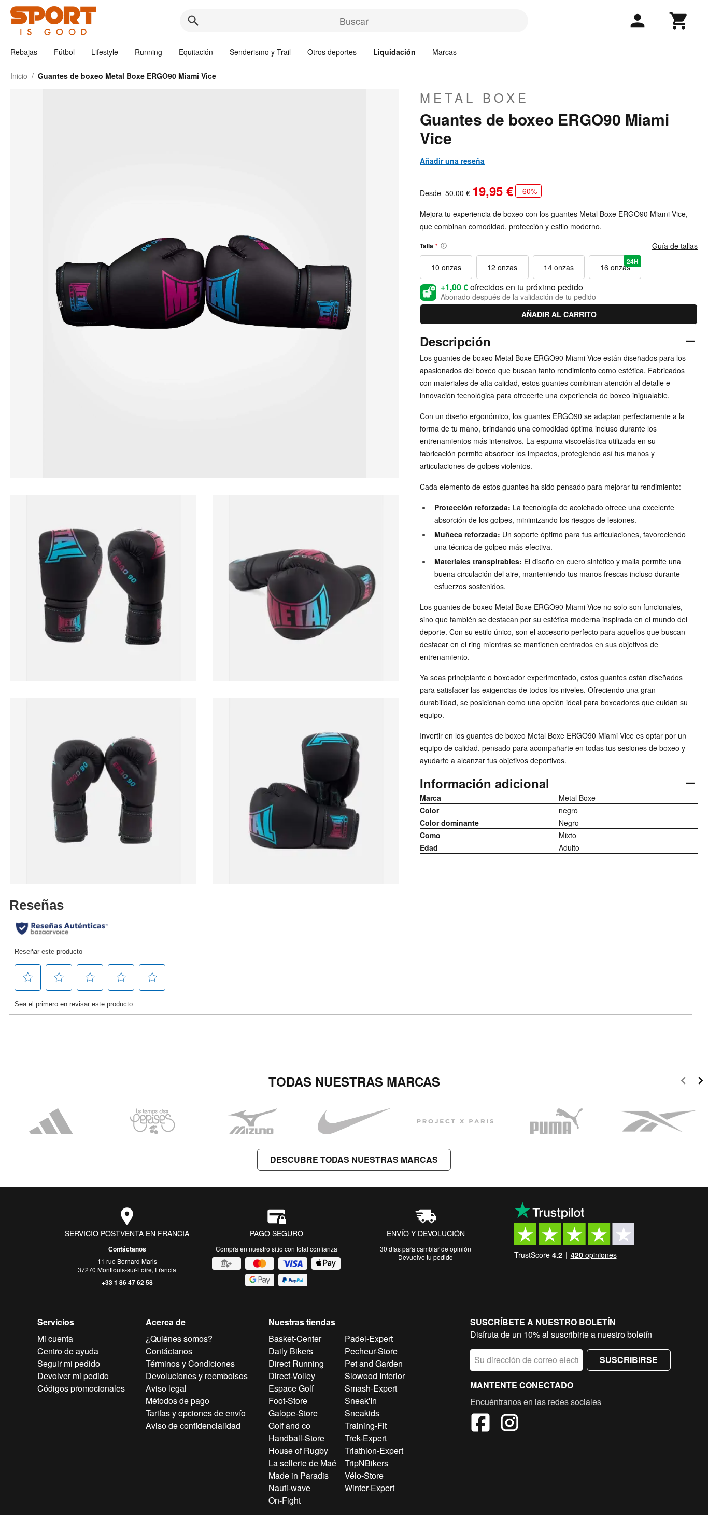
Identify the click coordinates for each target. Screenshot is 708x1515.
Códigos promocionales (81, 1388)
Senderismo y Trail (260, 52)
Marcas (444, 52)
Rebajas (23, 52)
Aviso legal (166, 1388)
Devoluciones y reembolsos (197, 1376)
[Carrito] (679, 20)
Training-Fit (366, 1425)
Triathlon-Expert (374, 1450)
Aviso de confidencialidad (193, 1425)
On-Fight (284, 1500)
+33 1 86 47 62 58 (127, 1282)
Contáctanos (127, 1249)
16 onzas (619, 264)
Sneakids (362, 1413)
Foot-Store (287, 1401)
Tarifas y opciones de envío (196, 1413)
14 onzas (559, 267)
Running (148, 52)
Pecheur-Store (371, 1351)
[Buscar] (193, 20)
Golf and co (289, 1425)
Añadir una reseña (452, 161)
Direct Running (296, 1363)
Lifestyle (104, 52)
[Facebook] (480, 1424)
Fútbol (64, 52)
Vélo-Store (364, 1475)
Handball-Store (296, 1438)
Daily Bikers (290, 1351)
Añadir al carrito (559, 314)
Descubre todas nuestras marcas (354, 1159)
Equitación (196, 52)
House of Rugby (298, 1450)
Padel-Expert (369, 1338)
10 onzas (446, 267)
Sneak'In (361, 1401)
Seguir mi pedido (68, 1363)
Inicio (18, 76)
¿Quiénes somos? (179, 1338)
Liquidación (394, 52)
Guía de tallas (675, 246)
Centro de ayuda (67, 1351)
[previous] (683, 1082)
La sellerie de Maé (302, 1463)
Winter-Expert (369, 1488)
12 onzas (502, 267)
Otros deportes (332, 52)
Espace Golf (291, 1388)
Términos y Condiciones (190, 1363)
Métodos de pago (177, 1401)
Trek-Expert (366, 1438)
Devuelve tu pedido (425, 1257)
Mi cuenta (55, 1338)
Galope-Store (293, 1413)
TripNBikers (366, 1463)
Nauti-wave (289, 1488)
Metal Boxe (474, 97)
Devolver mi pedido (73, 1376)
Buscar (354, 20)
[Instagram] (509, 1424)
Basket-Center (294, 1338)
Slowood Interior (375, 1376)
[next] (700, 1082)
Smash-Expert (371, 1388)
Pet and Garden (374, 1363)
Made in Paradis (298, 1475)
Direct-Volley (291, 1376)
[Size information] (443, 245)
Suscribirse (629, 1360)
